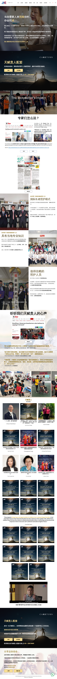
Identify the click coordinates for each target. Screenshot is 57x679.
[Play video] (28, 592)
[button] (22, 3)
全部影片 (28, 109)
